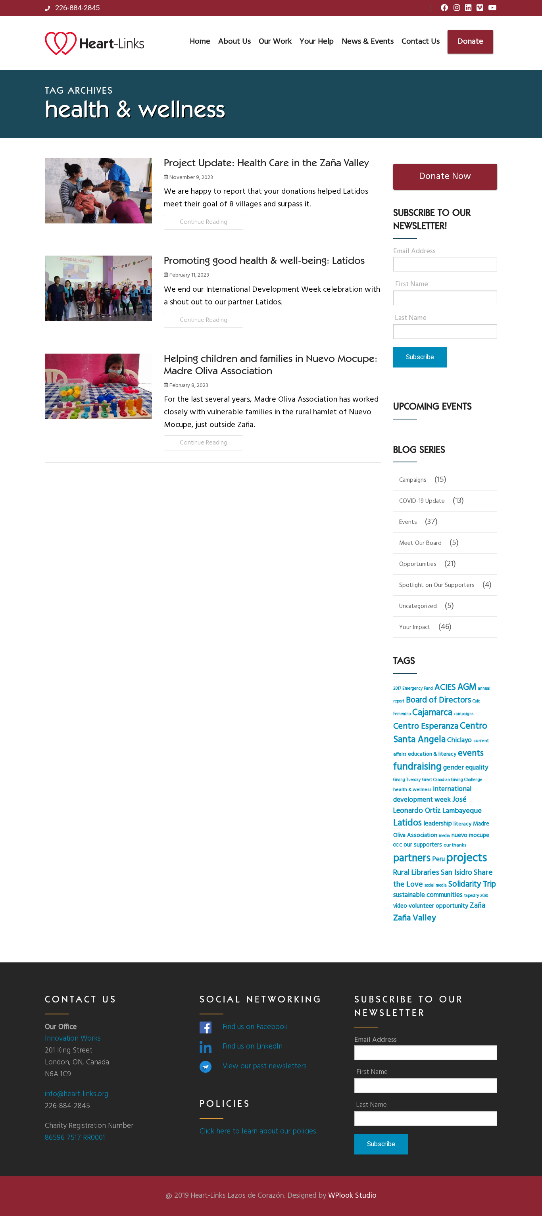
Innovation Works (73, 1039)
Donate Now (445, 176)
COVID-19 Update (422, 501)
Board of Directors (438, 700)
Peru (438, 859)
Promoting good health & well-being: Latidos (264, 261)
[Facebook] (444, 8)
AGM (467, 687)
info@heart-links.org (76, 1094)
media (444, 836)
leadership (437, 824)
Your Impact (415, 627)
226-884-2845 (76, 8)
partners (412, 858)
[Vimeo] (480, 8)
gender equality (465, 767)
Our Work (275, 41)
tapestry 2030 (476, 896)
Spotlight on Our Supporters (437, 585)
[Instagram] (457, 8)
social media (436, 885)
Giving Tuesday (407, 780)
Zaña (477, 906)
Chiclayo (459, 740)
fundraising (417, 767)
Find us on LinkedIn (253, 1046)
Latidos (407, 823)
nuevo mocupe (470, 835)
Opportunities (417, 564)
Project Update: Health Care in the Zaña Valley (266, 164)
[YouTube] (492, 8)
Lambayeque (462, 811)
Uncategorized (418, 606)
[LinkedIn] (468, 8)
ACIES (445, 688)
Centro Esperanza (425, 726)
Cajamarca (432, 713)
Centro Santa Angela (440, 733)
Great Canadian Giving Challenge (452, 780)
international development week (432, 794)
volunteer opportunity (438, 906)
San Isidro (456, 873)
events (471, 753)
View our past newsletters (265, 1066)
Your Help (317, 41)
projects (466, 858)
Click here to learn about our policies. (258, 1131)
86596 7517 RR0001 (75, 1138)
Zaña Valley (414, 918)
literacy (462, 824)
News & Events (368, 41)
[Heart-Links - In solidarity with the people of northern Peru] (94, 43)
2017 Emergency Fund (413, 688)
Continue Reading (203, 222)
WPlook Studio (352, 1196)
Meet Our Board (420, 543)
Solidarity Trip (472, 884)
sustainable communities (428, 895)
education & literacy (432, 754)
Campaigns (413, 480)
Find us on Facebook (255, 1027)
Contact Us (421, 41)
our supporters (423, 845)
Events (408, 522)
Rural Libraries (416, 872)
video (400, 906)
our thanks (455, 845)
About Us (234, 41)
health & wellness (412, 790)
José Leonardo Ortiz (429, 805)
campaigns (463, 714)
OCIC (397, 845)
